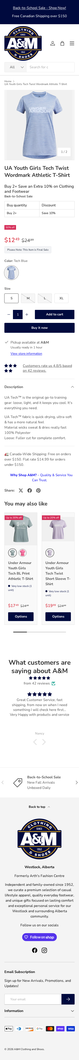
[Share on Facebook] (29, 490)
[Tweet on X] (20, 490)
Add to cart (54, 314)
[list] (39, 125)
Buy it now (39, 328)
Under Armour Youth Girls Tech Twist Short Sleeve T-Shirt (57, 573)
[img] (39, 678)
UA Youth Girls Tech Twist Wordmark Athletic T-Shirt (35, 84)
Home (7, 81)
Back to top (37, 807)
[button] (62, 43)
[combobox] (39, 67)
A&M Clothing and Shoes (29, 1049)
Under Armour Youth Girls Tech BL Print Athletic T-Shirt (20, 571)
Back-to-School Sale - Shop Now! (39, 8)
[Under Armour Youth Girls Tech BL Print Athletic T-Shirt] (21, 529)
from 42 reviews (37, 683)
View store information (26, 353)
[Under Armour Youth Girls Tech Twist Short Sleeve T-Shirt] (58, 529)
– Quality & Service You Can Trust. (41, 477)
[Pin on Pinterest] (38, 490)
